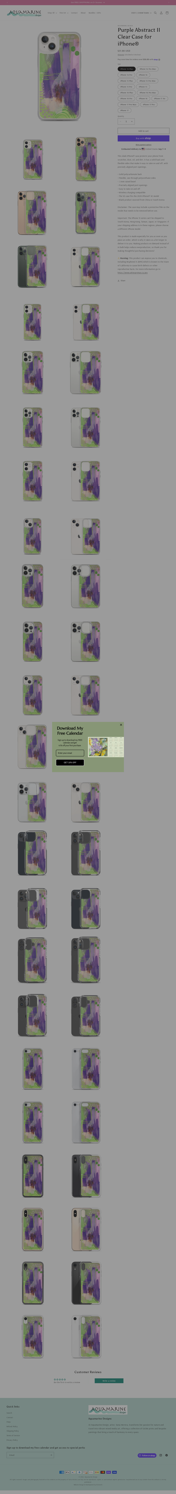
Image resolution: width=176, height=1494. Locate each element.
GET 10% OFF (70, 763)
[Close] (121, 725)
